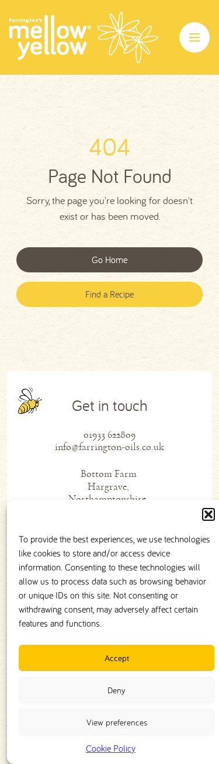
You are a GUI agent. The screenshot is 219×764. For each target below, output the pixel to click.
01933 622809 (109, 434)
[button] (208, 514)
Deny (116, 690)
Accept (117, 657)
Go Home (109, 259)
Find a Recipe (109, 294)
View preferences (116, 722)
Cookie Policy (110, 748)
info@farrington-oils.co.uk (109, 447)
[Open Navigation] (194, 37)
